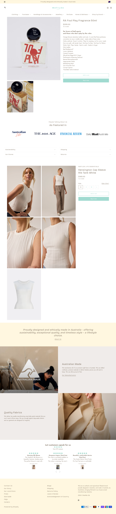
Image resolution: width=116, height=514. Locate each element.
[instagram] (4, 1)
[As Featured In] (19, 133)
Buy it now (86, 80)
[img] (58, 447)
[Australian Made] (29, 369)
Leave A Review (52, 494)
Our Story (7, 488)
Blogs (49, 486)
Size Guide (7, 496)
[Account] (108, 8)
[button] (57, 472)
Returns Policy (52, 491)
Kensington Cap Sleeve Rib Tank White (92, 171)
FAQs (6, 499)
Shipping (50, 488)
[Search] (5, 7)
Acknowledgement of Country (58, 496)
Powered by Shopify (11, 507)
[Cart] (111, 8)
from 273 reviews (58, 449)
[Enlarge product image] (33, 48)
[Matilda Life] (58, 8)
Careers (7, 502)
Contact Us (8, 486)
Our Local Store (9, 491)
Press (6, 494)
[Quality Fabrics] (87, 416)
